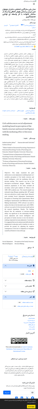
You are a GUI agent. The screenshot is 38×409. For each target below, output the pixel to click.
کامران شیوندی (14, 25)
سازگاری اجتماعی (30, 110)
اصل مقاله (26, 274)
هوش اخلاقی (20, 110)
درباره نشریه (31, 320)
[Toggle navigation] (19, 4)
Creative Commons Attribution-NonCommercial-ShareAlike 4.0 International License (19, 349)
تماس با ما (32, 326)
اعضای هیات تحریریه (29, 322)
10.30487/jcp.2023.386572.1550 (23, 46)
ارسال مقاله (31, 324)
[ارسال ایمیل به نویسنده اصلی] (23, 25)
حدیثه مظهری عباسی (30, 25)
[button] (26, 402)
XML (29, 271)
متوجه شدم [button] (31, 406)
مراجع (30, 247)
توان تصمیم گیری (30, 112)
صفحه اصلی (31, 318)
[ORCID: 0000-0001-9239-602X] (22, 25)
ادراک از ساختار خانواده (8, 110)
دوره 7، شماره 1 (13, 256)
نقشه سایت (31, 329)
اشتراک (7, 392)
